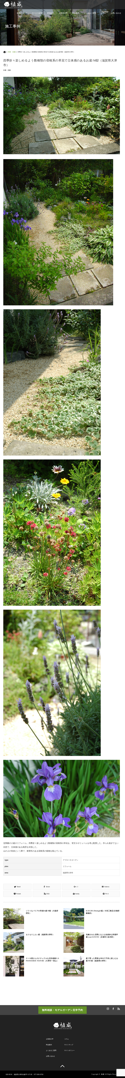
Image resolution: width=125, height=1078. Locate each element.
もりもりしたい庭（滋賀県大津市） (40, 934)
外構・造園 (12, 52)
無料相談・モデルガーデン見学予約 (62, 1010)
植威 (102, 1074)
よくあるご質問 (90, 13)
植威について (22, 13)
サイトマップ (68, 1045)
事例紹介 (50, 13)
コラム (103, 13)
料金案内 (75, 13)
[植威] (13, 4)
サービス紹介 (37, 13)
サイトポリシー (69, 1050)
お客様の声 (63, 13)
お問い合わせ (116, 13)
